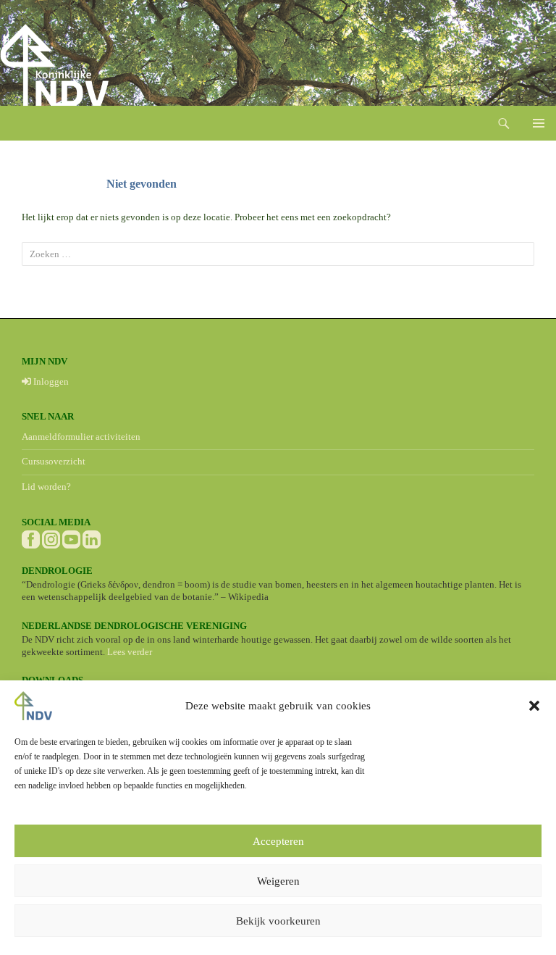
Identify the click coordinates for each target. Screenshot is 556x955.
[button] (534, 705)
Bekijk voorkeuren (278, 921)
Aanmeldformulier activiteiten (81, 436)
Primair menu (538, 123)
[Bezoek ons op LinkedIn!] (92, 538)
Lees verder (129, 651)
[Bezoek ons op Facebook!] (31, 538)
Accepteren (278, 841)
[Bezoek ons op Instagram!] (51, 538)
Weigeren (278, 881)
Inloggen (50, 381)
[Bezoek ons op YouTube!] (71, 538)
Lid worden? (46, 486)
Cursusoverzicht (53, 461)
